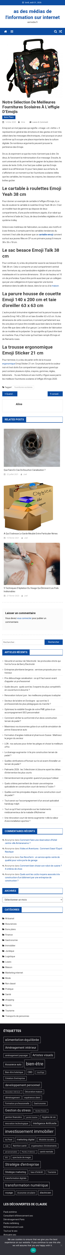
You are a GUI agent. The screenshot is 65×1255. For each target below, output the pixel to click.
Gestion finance (41, 1111)
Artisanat (9, 918)
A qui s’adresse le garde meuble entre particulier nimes (31, 533)
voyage (9, 1192)
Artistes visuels (42, 1055)
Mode (8, 978)
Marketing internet (14, 972)
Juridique (9, 951)
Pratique (9, 989)
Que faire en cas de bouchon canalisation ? (25, 470)
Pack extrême (10, 1212)
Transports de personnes (17, 1016)
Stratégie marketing (15, 1172)
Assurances (11, 924)
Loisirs (8, 962)
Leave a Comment (40, 122)
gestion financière (13, 1117)
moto (6, 1146)
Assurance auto (13, 1064)
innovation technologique (16, 1123)
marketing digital (25, 1139)
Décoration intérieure (12, 1092)
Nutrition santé (20, 1146)
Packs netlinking (11, 1223)
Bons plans (9, 117)
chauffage (40, 1072)
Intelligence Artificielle (45, 1123)
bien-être (34, 1063)
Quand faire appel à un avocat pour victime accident (11, 394)
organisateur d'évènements (44, 1146)
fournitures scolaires (23, 387)
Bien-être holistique (14, 1072)
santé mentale (46, 1151)
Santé (8, 994)
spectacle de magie (22, 1157)
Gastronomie (11, 940)
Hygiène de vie (49, 1117)
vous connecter (24, 618)
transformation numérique (26, 1185)
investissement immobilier (29, 1131)
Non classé (10, 983)
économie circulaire (26, 1193)
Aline (23, 122)
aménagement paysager (16, 1055)
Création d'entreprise (15, 1078)
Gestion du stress (18, 1110)
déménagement (12, 1097)
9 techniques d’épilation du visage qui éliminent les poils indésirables (31, 590)
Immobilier (10, 945)
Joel (25, 474)
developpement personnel (22, 1085)
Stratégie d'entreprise (22, 1165)
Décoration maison (33, 1091)
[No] (61, 1245)
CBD (30, 1072)
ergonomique (8, 363)
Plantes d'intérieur (28, 1152)
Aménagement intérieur (20, 1047)
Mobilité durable (46, 1139)
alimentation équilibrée (22, 1040)
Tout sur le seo (10, 1231)
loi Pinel (8, 1139)
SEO (6, 1158)
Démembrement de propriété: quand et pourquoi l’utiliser (32, 778)
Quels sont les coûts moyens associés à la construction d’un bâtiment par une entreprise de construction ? (32, 877)
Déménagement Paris (13, 1219)
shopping (9, 1000)
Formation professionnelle (17, 1103)
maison (55, 286)
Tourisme (9, 1010)
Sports (8, 1005)
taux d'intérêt (37, 1172)
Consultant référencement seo (18, 1215)
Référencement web (13, 1227)
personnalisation (11, 1152)
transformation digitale (15, 1178)
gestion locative (31, 1117)
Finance (9, 935)
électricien (45, 1192)
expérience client (32, 1097)
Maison (8, 967)
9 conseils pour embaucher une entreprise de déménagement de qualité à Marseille (56, 394)
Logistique (10, 956)
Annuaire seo (9, 1234)
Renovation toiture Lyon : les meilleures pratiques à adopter (33, 695)
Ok (33, 1250)
